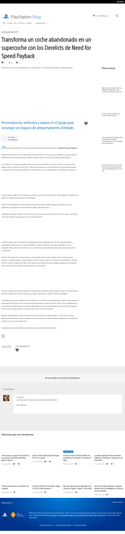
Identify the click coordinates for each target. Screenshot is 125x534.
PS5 (4, 23)
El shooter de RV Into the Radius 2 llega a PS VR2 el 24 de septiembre (46, 487)
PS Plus (29, 23)
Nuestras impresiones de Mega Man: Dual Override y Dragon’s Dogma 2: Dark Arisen (77, 487)
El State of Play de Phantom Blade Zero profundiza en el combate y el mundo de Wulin (77, 457)
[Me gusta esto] (19, 464)
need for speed (6, 346)
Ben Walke (11, 137)
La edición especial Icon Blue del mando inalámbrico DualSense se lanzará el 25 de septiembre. (108, 457)
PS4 (15, 23)
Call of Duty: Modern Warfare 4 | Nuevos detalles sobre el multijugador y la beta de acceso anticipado (108, 488)
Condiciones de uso (46, 525)
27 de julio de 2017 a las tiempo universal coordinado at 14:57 (37, 400)
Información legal (79, 525)
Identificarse (102, 15)
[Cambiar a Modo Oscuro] (94, 15)
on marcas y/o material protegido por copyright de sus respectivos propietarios (77, 515)
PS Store (21, 23)
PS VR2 (9, 23)
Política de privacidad (63, 525)
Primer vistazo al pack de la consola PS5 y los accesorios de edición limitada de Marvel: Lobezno (15, 457)
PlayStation (26, 16)
